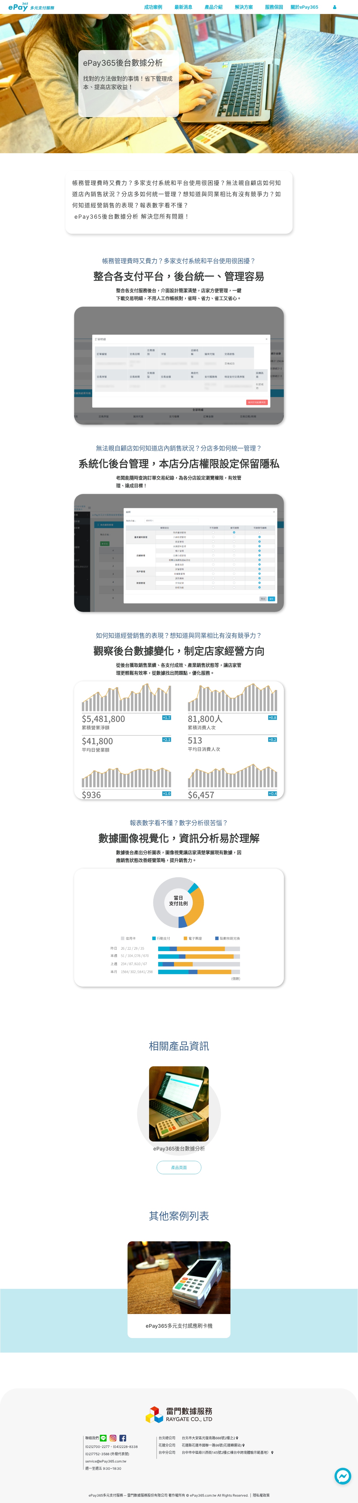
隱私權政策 (261, 1495)
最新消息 (183, 7)
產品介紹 (214, 7)
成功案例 (153, 7)
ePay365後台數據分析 (106, 216)
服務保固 (274, 7)
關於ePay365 (304, 7)
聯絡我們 (92, 1438)
